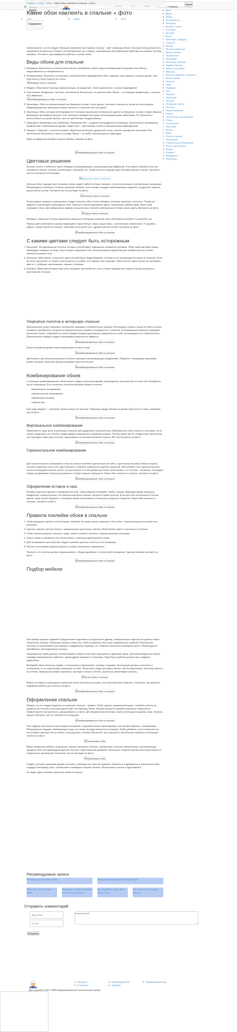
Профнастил (172, 55)
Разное (169, 113)
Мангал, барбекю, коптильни (181, 74)
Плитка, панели (174, 136)
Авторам (116, 985)
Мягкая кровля (173, 52)
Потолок (170, 107)
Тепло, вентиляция (176, 145)
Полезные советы (175, 103)
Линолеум (171, 97)
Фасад (169, 149)
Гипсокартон (172, 123)
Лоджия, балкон (174, 65)
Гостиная (170, 29)
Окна (168, 84)
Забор (169, 16)
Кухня (169, 36)
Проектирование (174, 110)
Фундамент (172, 155)
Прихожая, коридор (176, 39)
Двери (169, 13)
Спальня (170, 42)
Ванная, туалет (174, 26)
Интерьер (171, 23)
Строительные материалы (180, 142)
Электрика (171, 158)
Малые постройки (175, 68)
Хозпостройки (173, 78)
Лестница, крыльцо (176, 61)
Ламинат (170, 94)
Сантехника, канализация (179, 116)
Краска (169, 129)
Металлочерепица (175, 49)
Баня (168, 10)
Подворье (171, 87)
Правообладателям (156, 981)
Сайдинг (170, 152)
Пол (168, 90)
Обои (168, 132)
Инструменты (173, 19)
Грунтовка (171, 126)
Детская (170, 32)
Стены (169, 120)
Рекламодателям (121, 981)
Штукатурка (172, 139)
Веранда (170, 71)
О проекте (82, 985)
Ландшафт (171, 58)
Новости (170, 81)
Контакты (82, 981)
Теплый (170, 100)
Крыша (169, 45)
